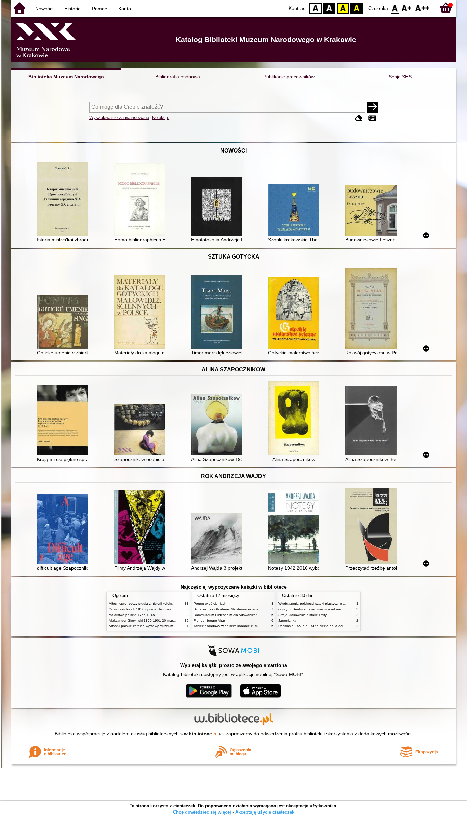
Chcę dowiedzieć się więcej (202, 812)
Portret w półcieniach (210, 603)
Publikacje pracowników (289, 76)
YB (343, 8)
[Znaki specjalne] (372, 118)
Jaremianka (287, 620)
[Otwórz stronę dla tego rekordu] (64, 199)
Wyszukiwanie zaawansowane (119, 117)
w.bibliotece (201, 733)
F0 (395, 8)
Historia (72, 8)
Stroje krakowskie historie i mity (302, 615)
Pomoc (99, 8)
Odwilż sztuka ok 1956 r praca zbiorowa (140, 609)
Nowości (44, 8)
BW (329, 8)
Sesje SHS (400, 76)
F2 (422, 8)
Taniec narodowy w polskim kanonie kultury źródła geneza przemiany (248, 626)
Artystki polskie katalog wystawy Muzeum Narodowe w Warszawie (160, 626)
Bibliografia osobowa (177, 76)
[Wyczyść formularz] (358, 118)
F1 (406, 8)
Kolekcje (160, 117)
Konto (124, 8)
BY (356, 8)
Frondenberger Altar (209, 620)
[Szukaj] (372, 107)
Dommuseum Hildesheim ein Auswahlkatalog (229, 615)
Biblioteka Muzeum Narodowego (66, 76)
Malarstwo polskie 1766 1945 (132, 615)
